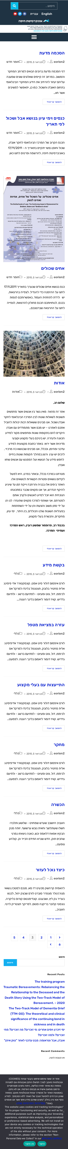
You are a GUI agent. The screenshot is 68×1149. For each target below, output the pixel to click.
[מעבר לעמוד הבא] (50, 944)
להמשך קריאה (52, 101)
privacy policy (52, 1138)
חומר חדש (12, 61)
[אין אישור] (63, 1111)
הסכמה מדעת (52, 53)
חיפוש (62, 957)
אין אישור (29, 1143)
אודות (59, 383)
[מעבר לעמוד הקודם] (59, 937)
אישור (42, 1143)
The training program (50, 981)
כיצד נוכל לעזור (50, 869)
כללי (16, 573)
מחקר (59, 744)
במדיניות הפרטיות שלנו (30, 1103)
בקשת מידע (54, 565)
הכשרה (58, 804)
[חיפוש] (14, 5)
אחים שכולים (53, 268)
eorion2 (59, 61)
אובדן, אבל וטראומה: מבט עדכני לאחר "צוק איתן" (34, 1040)
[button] (34, 37)
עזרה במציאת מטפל (46, 624)
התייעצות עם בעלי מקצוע (41, 684)
